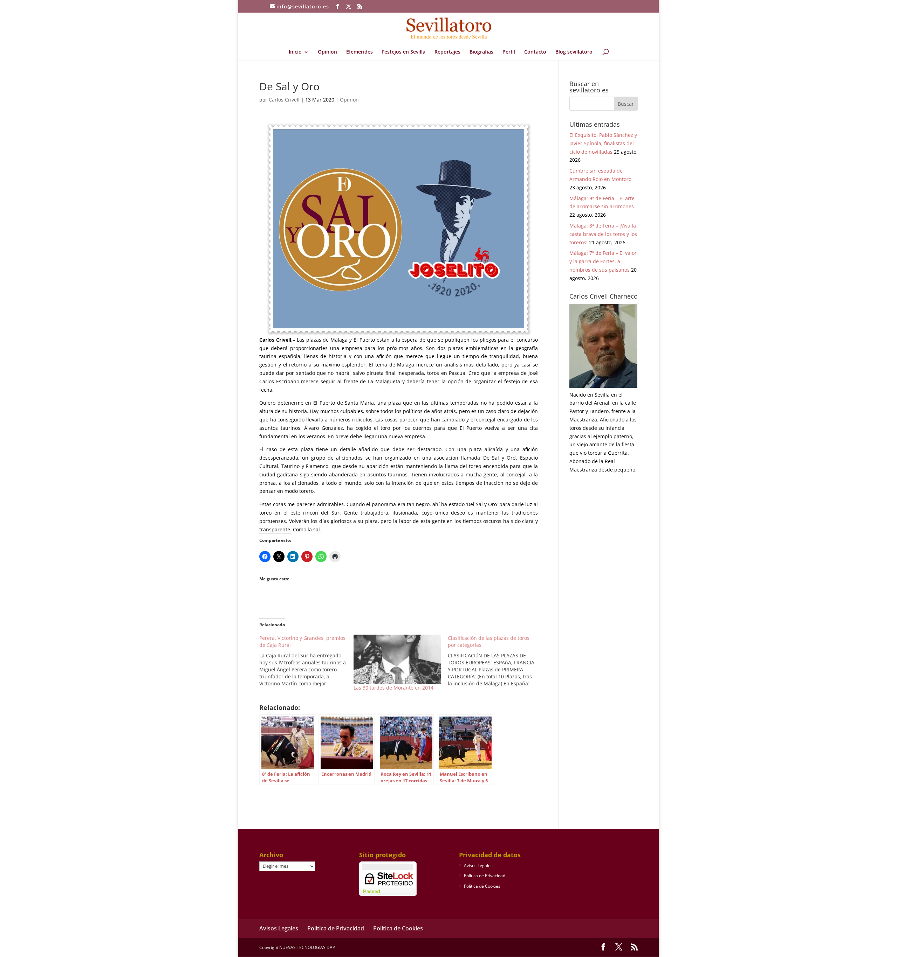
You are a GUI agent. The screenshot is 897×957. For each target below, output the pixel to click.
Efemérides (359, 52)
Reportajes (447, 52)
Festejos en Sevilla (403, 52)
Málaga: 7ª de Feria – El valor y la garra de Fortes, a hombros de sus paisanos (603, 261)
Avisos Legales (478, 865)
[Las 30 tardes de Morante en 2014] (397, 659)
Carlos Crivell (284, 99)
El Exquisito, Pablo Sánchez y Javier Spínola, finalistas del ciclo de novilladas (603, 143)
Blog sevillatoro (574, 52)
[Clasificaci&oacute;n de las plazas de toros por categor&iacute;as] (495, 661)
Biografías (481, 52)
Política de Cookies (482, 886)
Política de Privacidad (484, 876)
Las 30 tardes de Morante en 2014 (393, 687)
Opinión (327, 52)
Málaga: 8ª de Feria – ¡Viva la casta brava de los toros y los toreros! (603, 234)
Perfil (508, 52)
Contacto (535, 52)
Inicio (295, 52)
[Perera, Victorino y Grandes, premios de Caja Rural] (306, 661)
